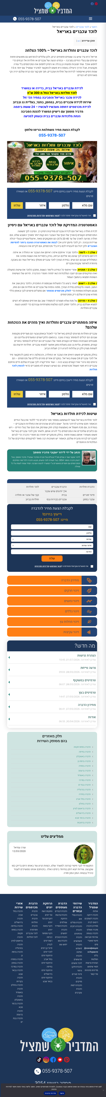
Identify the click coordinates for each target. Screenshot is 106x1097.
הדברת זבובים (61, 937)
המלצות (94, 959)
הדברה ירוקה (92, 915)
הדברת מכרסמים (32, 905)
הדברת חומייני (61, 926)
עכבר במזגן (88, 499)
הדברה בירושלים (83, 813)
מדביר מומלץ (92, 929)
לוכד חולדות (32, 487)
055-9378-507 (29, 19)
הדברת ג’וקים (76, 926)
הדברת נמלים (76, 922)
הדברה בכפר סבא (83, 818)
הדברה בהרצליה (84, 789)
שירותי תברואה (91, 937)
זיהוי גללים (72, 611)
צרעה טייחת (88, 668)
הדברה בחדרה (85, 794)
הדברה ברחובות (84, 822)
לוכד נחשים (76, 963)
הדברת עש (62, 940)
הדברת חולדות (87, 487)
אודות (92, 717)
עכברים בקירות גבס (57, 499)
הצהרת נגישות (86, 655)
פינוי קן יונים (46, 948)
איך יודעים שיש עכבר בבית (56, 493)
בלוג (96, 955)
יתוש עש (63, 944)
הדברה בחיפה (85, 751)
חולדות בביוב (32, 499)
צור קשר (94, 974)
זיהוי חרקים (71, 590)
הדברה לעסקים (91, 918)
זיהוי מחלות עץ (69, 621)
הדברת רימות (76, 985)
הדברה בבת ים (84, 784)
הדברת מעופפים (61, 905)
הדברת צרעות (61, 915)
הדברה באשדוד (84, 775)
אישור (62, 1093)
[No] (103, 1090)
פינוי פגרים (88, 495)
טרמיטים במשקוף (84, 680)
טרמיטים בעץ (87, 692)
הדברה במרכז (85, 780)
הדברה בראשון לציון (82, 808)
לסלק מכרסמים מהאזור (58, 291)
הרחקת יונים (47, 905)
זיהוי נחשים (71, 601)
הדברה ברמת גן (84, 761)
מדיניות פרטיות (91, 970)
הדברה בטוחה (92, 933)
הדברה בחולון (85, 803)
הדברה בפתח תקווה (82, 747)
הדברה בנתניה (85, 766)
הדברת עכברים (59, 487)
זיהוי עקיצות (71, 632)
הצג (78, 41)
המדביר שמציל (93, 905)
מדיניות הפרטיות (42, 566)
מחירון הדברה (70, 580)
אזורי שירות (19, 905)
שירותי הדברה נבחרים (77, 907)
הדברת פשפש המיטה (79, 948)
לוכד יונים (48, 951)
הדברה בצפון (17, 963)
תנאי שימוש (92, 966)
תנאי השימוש (55, 566)
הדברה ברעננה (84, 770)
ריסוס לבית (93, 922)
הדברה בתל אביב (83, 799)
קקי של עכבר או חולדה (27, 495)
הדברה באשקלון (83, 756)
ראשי (94, 27)
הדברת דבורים (61, 911)
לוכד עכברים (82, 27)
